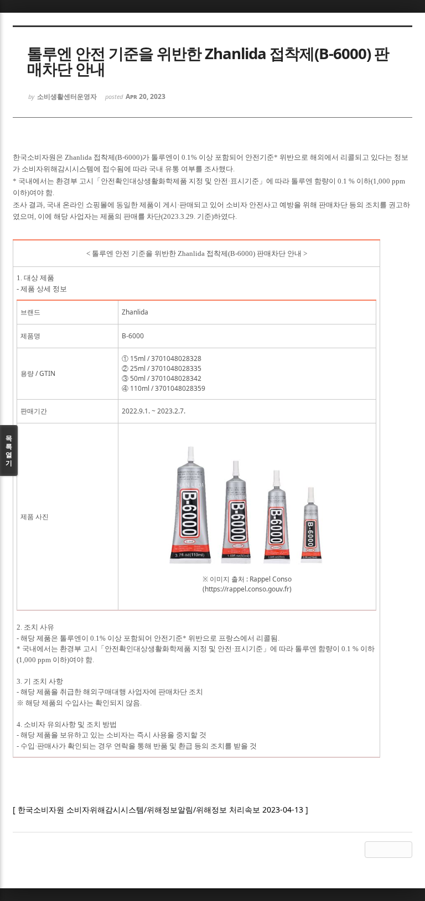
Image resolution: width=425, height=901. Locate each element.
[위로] (373, 849)
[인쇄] (404, 849)
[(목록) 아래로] (388, 849)
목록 (9, 450)
